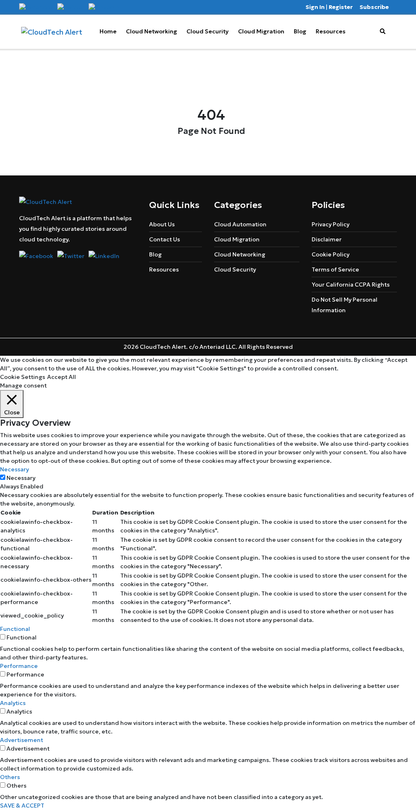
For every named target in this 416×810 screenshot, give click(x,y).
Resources (330, 31)
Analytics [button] (13, 703)
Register (341, 7)
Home (108, 31)
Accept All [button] (61, 377)
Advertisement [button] (21, 740)
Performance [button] (19, 666)
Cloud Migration (261, 31)
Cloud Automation (240, 224)
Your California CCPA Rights (351, 284)
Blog (300, 31)
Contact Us (164, 239)
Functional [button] (15, 629)
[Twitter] (70, 7)
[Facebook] (36, 7)
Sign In (315, 7)
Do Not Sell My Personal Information (344, 305)
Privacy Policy (330, 224)
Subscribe (374, 7)
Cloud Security (207, 31)
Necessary (20, 478)
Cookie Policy (330, 254)
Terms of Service (335, 269)
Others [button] (10, 777)
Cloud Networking (151, 31)
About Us (162, 224)
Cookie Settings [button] (22, 377)
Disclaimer (327, 239)
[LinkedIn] (104, 7)
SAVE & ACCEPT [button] (22, 805)
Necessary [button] (14, 469)
